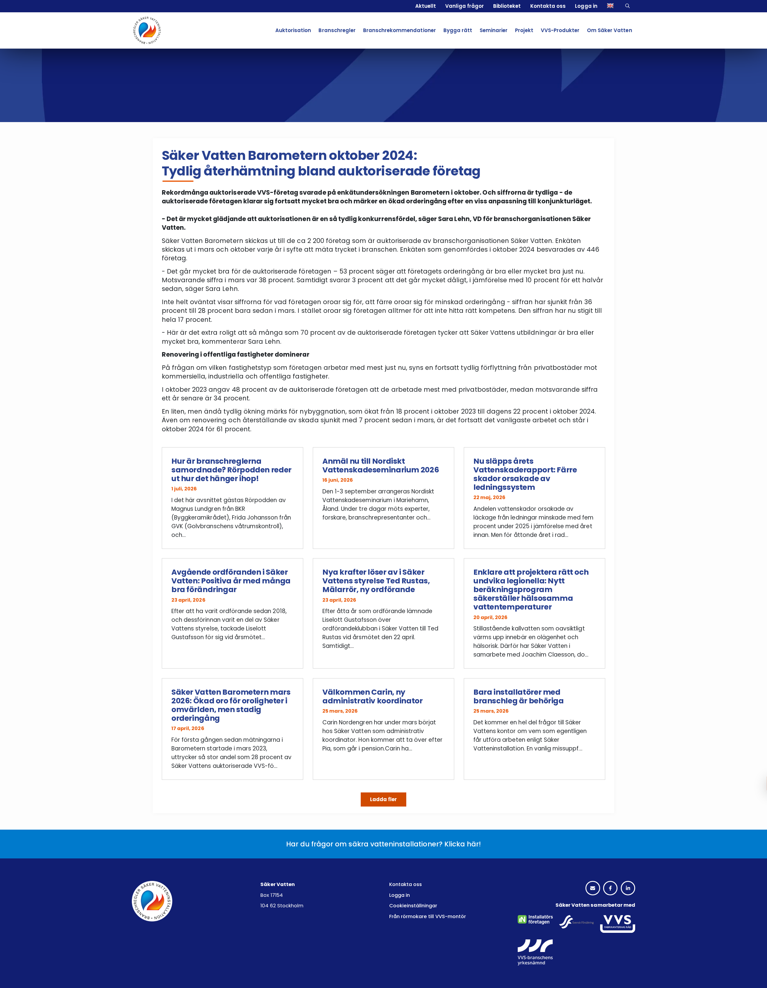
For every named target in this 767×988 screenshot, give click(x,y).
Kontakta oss (548, 6)
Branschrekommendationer (399, 30)
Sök (628, 6)
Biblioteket (507, 6)
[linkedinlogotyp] (628, 888)
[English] (611, 6)
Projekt (524, 30)
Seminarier (494, 30)
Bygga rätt (457, 30)
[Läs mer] (232, 498)
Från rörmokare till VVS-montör (427, 916)
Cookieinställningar (413, 905)
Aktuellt (425, 6)
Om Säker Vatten (609, 30)
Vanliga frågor (464, 6)
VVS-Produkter (560, 30)
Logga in (586, 6)
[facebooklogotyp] (610, 888)
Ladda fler (383, 799)
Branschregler (336, 30)
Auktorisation (293, 30)
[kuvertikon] (592, 888)
